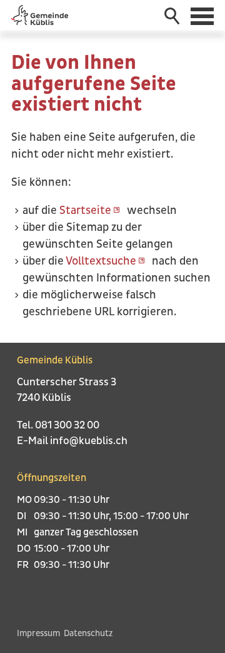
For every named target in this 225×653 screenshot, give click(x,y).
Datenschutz (88, 633)
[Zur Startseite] (39, 15)
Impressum (38, 633)
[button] (203, 15)
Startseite (85, 210)
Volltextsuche (101, 261)
